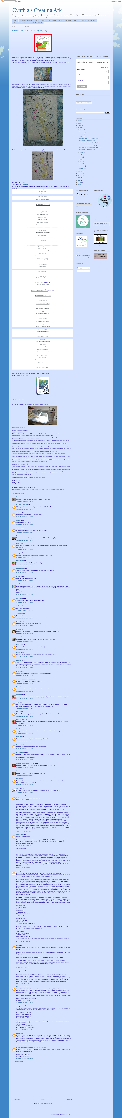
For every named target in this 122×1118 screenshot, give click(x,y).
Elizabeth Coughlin (21, 504)
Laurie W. (19, 660)
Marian (18, 1033)
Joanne (18, 520)
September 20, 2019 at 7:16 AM (24, 708)
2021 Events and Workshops (55, 20)
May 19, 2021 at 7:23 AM (22, 983)
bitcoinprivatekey (21, 986)
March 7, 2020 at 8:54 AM (23, 867)
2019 (79, 127)
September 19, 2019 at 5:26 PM (24, 602)
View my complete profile (82, 258)
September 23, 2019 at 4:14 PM (24, 767)
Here (25, 182)
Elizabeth (19, 744)
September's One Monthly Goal (87, 140)
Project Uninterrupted (70, 20)
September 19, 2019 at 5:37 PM (24, 610)
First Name (80, 74)
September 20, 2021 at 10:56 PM (24, 1002)
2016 (79, 175)
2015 (79, 178)
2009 (79, 184)
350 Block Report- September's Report (89, 138)
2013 (79, 182)
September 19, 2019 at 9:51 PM (24, 668)
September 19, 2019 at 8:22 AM (24, 557)
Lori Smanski (20, 560)
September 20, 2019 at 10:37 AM (24, 725)
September (82, 136)
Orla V (18, 637)
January (81, 168)
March (81, 163)
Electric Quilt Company (21, 375)
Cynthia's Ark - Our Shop (26, 20)
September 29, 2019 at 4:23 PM (24, 792)
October (81, 134)
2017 (79, 173)
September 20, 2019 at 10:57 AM (24, 733)
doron (18, 945)
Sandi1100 (19, 598)
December (82, 129)
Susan (18, 702)
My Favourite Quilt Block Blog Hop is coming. (91, 147)
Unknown (19, 621)
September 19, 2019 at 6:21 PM (24, 618)
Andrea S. (19, 576)
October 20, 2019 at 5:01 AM (23, 845)
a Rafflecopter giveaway (18, 399)
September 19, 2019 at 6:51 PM (24, 633)
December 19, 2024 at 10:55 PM (24, 1058)
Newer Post (17, 1099)
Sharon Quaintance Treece (23, 679)
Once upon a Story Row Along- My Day (89, 142)
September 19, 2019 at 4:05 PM (24, 594)
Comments (81, 271)
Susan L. (18, 512)
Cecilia (18, 606)
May (80, 159)
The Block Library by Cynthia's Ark (87, 20)
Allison (18, 528)
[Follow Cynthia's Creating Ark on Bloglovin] (84, 103)
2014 (79, 180)
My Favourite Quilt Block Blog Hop (88, 145)
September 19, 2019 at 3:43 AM (24, 509)
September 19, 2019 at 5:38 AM (24, 540)
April (80, 161)
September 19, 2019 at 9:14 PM (24, 657)
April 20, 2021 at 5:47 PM (22, 967)
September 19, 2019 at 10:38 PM (24, 683)
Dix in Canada (20, 752)
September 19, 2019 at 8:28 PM (24, 649)
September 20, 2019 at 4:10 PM (24, 741)
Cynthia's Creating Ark (37, 10)
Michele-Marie (20, 568)
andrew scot (19, 796)
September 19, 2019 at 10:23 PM (24, 675)
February (81, 166)
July (80, 154)
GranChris (19, 644)
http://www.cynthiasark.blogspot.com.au (39, 290)
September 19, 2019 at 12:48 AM (24, 501)
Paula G (18, 711)
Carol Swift (19, 535)
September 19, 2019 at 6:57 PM (24, 641)
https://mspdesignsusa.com (40, 198)
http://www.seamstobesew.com (42, 199)
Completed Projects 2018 (36, 23)
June (80, 157)
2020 (79, 125)
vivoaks (18, 584)
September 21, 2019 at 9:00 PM (24, 760)
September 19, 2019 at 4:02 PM (24, 580)
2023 (79, 120)
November (82, 132)
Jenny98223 (19, 613)
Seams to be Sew (59, 489)
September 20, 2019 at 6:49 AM (24, 699)
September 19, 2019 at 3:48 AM (24, 517)
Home (15, 20)
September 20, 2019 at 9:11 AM (24, 716)
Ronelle (18, 671)
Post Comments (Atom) (46, 1103)
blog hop (18, 489)
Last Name (80, 80)
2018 (79, 171)
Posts (80, 268)
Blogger (68, 1114)
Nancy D (18, 652)
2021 (79, 123)
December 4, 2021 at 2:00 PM (24, 1044)
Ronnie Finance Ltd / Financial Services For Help (29, 1047)
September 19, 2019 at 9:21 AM (24, 565)
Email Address (92, 69)
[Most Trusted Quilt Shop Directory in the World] (102, 225)
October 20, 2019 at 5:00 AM (23, 831)
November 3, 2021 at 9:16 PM (24, 1029)
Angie (18, 629)
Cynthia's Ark (25, 489)
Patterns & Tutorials (40, 20)
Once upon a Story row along (46, 489)
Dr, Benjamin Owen (21, 871)
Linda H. (18, 736)
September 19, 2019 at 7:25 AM (24, 549)
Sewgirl (18, 729)
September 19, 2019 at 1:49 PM (24, 572)
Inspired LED (47, 404)
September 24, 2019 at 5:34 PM (24, 784)
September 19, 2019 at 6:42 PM (24, 626)
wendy (18, 553)
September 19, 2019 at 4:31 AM (24, 524)
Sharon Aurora (20, 497)
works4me (19, 694)
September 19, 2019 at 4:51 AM (24, 532)
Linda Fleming (20, 686)
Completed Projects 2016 (20, 23)
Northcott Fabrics (33, 489)
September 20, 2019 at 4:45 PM (24, 748)
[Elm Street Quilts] (105, 207)
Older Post (69, 1099)
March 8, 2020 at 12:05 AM (23, 942)
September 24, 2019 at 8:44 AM (24, 775)
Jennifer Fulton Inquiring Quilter (25, 763)
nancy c (18, 778)
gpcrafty (18, 543)
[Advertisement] (42, 1081)
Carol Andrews (20, 719)
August (81, 152)
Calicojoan (19, 771)
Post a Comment (19, 1061)
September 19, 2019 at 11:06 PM (24, 691)
